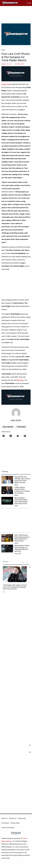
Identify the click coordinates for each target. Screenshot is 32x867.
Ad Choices (5, 823)
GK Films (20, 380)
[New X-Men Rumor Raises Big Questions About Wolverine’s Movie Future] (7, 538)
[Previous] (23, 562)
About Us (4, 818)
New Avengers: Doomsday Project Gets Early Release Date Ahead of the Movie (21, 500)
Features (17, 553)
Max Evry (20, 64)
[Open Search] (27, 3)
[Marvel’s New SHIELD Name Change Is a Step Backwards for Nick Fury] (7, 548)
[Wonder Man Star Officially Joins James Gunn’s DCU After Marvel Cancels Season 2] (7, 480)
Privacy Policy (15, 823)
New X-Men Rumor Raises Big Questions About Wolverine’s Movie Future (22, 538)
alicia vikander (8, 427)
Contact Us (13, 818)
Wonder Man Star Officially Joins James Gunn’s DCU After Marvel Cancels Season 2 (22, 479)
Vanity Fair (5, 84)
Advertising (22, 818)
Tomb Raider (21, 427)
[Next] (27, 562)
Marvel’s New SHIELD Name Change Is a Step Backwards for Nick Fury (22, 548)
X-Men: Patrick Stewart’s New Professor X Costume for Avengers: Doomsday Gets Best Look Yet (22, 490)
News (3, 50)
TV (4, 592)
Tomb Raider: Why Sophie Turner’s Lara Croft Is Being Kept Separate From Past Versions (15, 587)
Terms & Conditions (7, 827)
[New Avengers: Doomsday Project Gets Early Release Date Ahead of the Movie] (7, 501)
